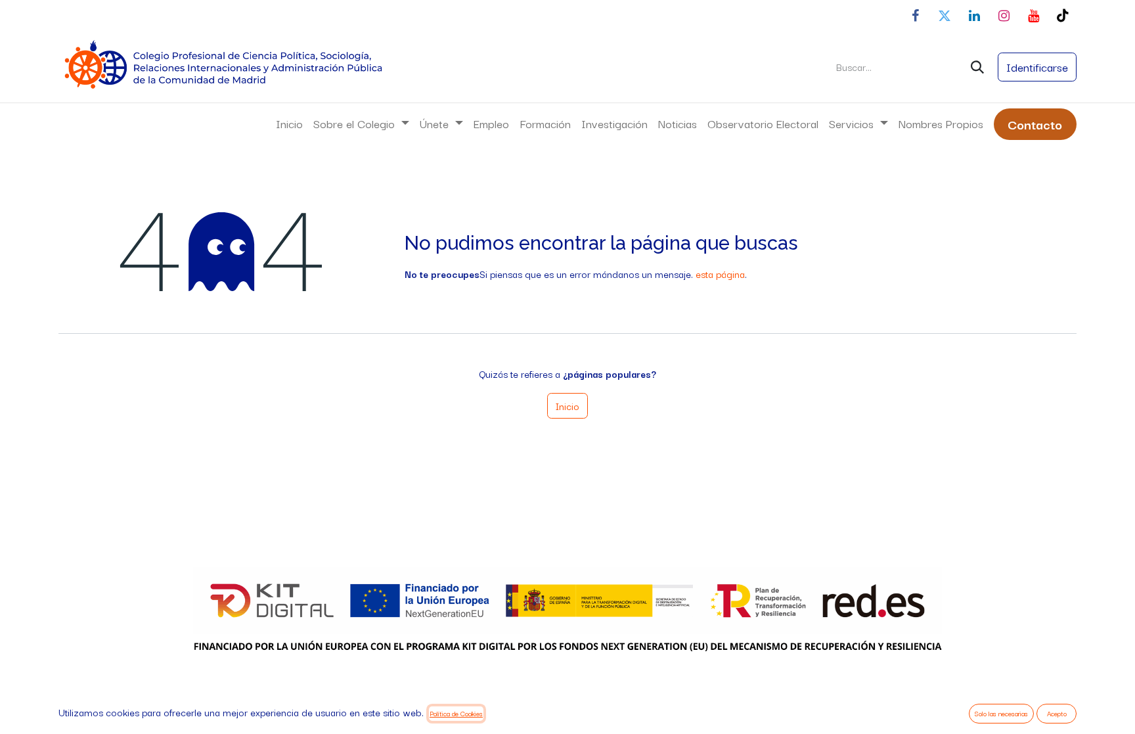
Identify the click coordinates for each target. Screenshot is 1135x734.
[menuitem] (289, 123)
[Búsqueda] (977, 67)
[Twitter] (944, 16)
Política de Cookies (456, 713)
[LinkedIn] (974, 16)
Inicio (567, 405)
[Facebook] (915, 16)
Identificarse (1037, 67)
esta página (720, 273)
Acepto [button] (1057, 713)
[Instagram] (1003, 16)
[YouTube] (1033, 16)
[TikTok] (1063, 16)
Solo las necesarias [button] (1001, 713)
